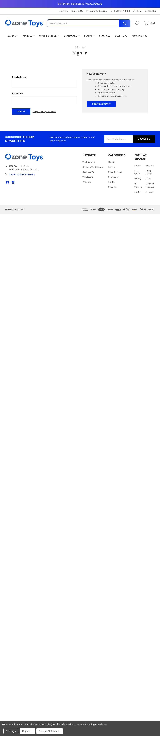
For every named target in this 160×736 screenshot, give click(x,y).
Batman (150, 165)
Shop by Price (48, 35)
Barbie (12, 35)
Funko (88, 35)
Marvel (27, 35)
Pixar (148, 178)
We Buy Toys (88, 162)
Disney (137, 178)
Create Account (101, 104)
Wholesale (87, 177)
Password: (17, 93)
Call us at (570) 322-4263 (22, 174)
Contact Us (77, 11)
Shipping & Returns (96, 11)
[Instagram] (13, 182)
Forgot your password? (44, 111)
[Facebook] (7, 182)
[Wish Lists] (137, 23)
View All (149, 192)
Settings (11, 731)
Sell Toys (63, 11)
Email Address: (19, 77)
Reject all (27, 731)
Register (152, 11)
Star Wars (70, 35)
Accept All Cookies (49, 731)
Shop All (104, 35)
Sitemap (86, 182)
